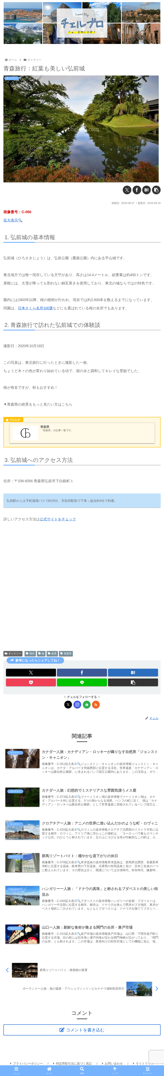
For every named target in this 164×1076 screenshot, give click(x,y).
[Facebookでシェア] (137, 190)
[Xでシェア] (127, 190)
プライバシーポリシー (28, 1063)
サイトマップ (145, 1063)
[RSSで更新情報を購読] (96, 704)
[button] (156, 190)
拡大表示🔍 (12, 220)
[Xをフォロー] (68, 704)
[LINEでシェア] (82, 682)
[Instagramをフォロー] (77, 704)
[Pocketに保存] (31, 682)
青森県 (68, 653)
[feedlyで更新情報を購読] (87, 704)
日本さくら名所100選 (35, 308)
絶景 (54, 653)
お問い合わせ (114, 1063)
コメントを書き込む (85, 1030)
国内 (32, 653)
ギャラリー (14, 653)
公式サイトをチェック (58, 519)
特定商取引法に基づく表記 (74, 1063)
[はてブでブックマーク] (146, 190)
